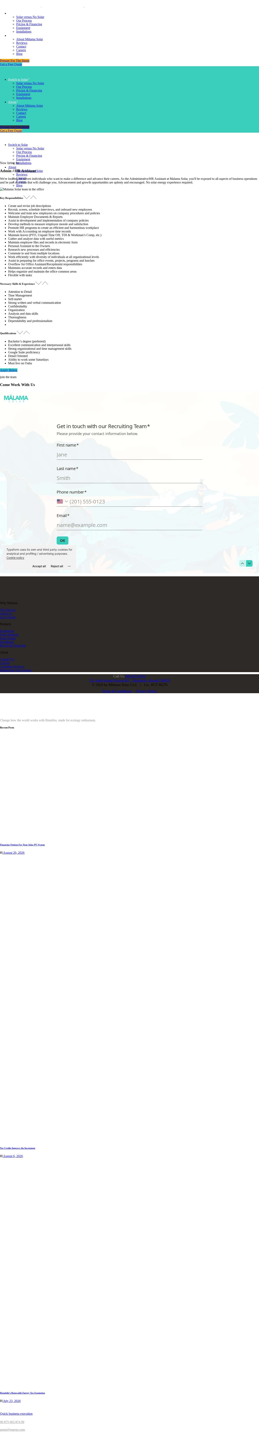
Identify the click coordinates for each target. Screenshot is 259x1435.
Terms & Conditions (117, 691)
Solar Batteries (9, 634)
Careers (5, 663)
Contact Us (7, 659)
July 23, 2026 (11, 1401)
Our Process (8, 610)
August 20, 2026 (13, 852)
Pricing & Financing (13, 645)
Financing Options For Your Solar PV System (22, 844)
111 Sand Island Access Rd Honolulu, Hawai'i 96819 (129, 680)
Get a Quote (8, 617)
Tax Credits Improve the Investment (17, 1148)
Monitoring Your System (15, 670)
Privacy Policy (146, 691)
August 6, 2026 (12, 1156)
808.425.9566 (135, 676)
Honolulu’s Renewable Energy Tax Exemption (22, 1393)
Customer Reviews (12, 666)
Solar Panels (8, 638)
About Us (6, 613)
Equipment (7, 631)
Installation (7, 642)
